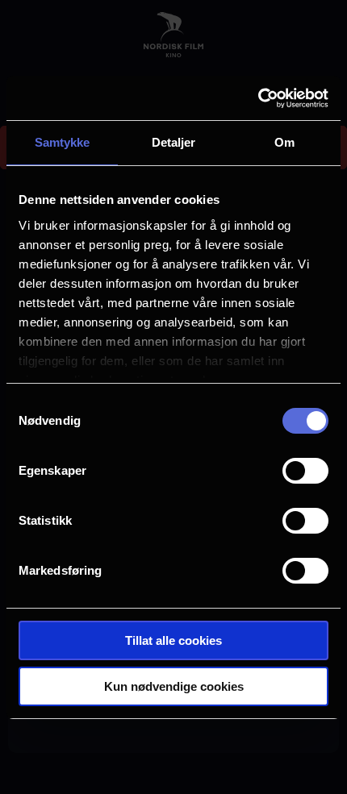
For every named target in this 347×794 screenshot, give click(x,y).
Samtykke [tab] (62, 142)
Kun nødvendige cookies (174, 686)
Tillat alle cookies (173, 640)
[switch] (305, 471)
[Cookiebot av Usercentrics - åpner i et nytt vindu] (257, 98)
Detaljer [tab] (174, 142)
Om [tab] (284, 142)
